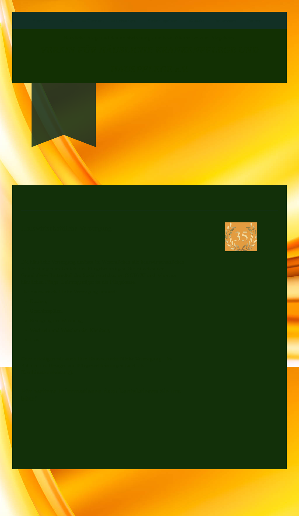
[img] (64, 105)
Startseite (41, 20)
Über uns (95, 20)
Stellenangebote (162, 20)
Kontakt (196, 20)
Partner (253, 20)
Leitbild (68, 20)
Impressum (225, 20)
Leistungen (126, 20)
